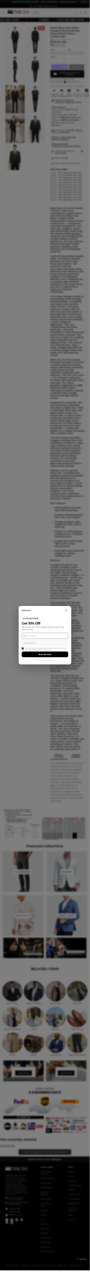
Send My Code (44, 654)
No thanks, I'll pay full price (45, 660)
